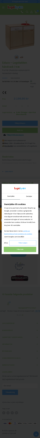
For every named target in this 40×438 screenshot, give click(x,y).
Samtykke (10, 196)
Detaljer (29, 196)
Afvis (6, 243)
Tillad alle (20, 249)
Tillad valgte (22, 243)
